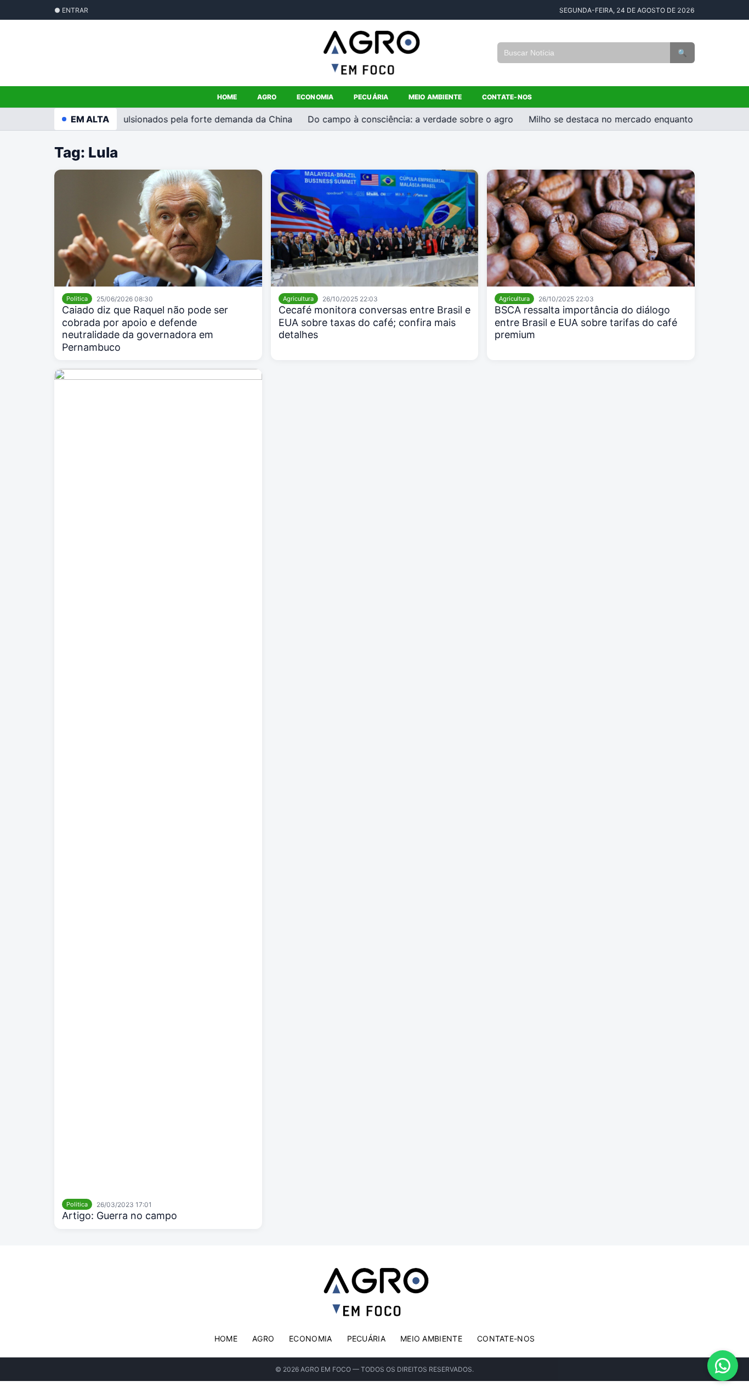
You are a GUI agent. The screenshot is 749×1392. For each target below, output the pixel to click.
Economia (315, 97)
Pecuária (371, 97)
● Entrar (71, 10)
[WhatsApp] (722, 1365)
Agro (267, 97)
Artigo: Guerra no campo (119, 1215)
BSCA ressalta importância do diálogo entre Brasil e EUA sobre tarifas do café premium (586, 322)
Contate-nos (507, 97)
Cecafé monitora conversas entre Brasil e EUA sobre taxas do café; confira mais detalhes (374, 322)
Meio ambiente (435, 97)
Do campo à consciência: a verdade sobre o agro (401, 119)
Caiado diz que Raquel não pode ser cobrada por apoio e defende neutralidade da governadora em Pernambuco (145, 328)
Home (227, 97)
